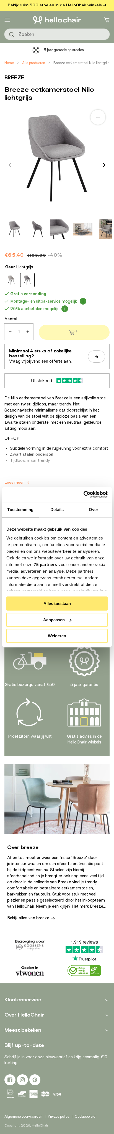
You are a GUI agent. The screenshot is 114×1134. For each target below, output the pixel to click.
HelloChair (40, 1125)
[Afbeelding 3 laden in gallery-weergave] (60, 229)
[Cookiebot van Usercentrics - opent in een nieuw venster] (83, 494)
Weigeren (57, 635)
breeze (14, 77)
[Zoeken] (12, 35)
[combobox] (57, 34)
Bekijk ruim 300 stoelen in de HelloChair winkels (55, 5)
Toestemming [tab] (20, 509)
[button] (7, 20)
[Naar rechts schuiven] (104, 165)
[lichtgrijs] (27, 280)
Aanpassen (54, 619)
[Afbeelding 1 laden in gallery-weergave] (14, 229)
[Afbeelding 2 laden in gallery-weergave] (37, 229)
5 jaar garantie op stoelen (64, 50)
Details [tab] (57, 509)
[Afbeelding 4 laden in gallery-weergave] (82, 229)
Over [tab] (93, 509)
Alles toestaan (57, 603)
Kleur (18, 267)
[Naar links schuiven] (9, 165)
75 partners (45, 564)
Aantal (10, 319)
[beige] (11, 280)
